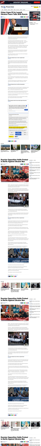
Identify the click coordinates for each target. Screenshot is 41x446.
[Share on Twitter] (22, 17)
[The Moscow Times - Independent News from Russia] (7, 7)
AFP (3, 16)
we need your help (16, 125)
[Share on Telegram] (23, 17)
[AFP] (1, 17)
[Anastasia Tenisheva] (1, 164)
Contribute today (36, 7)
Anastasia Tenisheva (5, 302)
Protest (13, 413)
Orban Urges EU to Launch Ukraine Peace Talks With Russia (14, 13)
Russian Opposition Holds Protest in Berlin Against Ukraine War (14, 161)
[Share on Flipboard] (26, 17)
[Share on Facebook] (20, 17)
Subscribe (26, 109)
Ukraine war (16, 413)
